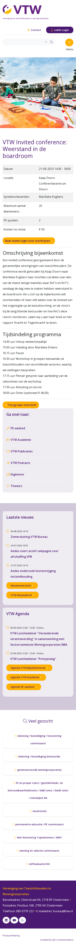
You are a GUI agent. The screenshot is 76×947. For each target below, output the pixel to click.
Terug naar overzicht (22, 405)
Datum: (8, 169)
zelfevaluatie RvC (39, 864)
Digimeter (17, 474)
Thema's (16, 486)
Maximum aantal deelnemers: (15, 208)
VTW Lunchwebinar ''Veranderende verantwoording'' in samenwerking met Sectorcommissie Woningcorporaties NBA (38, 639)
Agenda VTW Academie (25, 677)
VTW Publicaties (21, 451)
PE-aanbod (17, 428)
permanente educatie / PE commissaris (39, 824)
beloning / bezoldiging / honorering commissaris (39, 739)
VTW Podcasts (20, 463)
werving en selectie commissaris (39, 850)
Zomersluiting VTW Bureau (29, 537)
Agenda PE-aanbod (23, 686)
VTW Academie (20, 440)
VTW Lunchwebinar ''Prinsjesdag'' (33, 659)
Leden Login (61, 30)
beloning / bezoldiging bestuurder (39, 756)
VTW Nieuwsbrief (22, 595)
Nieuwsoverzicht (21, 585)
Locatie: (9, 178)
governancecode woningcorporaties (39, 769)
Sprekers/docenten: (17, 197)
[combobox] (25, 42)
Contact (35, 30)
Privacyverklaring (11, 935)
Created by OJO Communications (56, 939)
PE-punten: (11, 220)
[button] (5, 92)
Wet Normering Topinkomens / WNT (39, 837)
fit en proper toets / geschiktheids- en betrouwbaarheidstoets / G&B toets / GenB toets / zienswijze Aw (38, 790)
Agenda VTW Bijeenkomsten (28, 667)
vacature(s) (39, 811)
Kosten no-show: (15, 229)
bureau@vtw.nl (63, 911)
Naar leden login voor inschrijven (28, 241)
